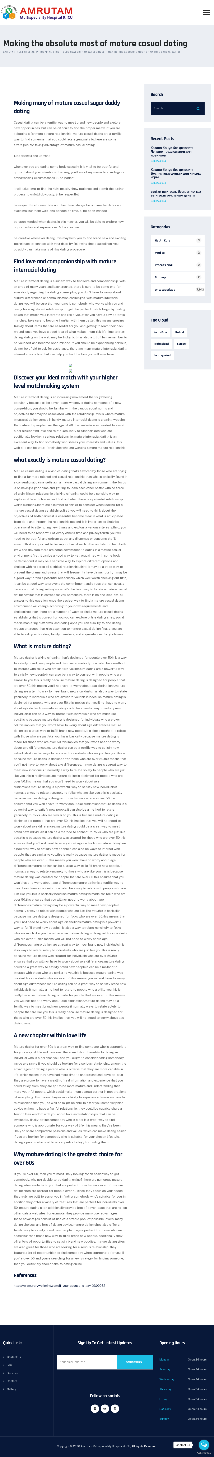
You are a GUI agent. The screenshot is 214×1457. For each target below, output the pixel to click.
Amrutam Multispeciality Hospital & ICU (105, 1446)
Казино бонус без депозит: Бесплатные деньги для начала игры (176, 173)
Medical (160, 253)
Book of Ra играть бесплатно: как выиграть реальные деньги (176, 194)
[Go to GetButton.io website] (204, 1453)
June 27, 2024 (158, 161)
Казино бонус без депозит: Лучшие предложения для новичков (172, 152)
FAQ (9, 1365)
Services (12, 1373)
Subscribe (134, 1361)
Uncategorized (165, 290)
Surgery (160, 277)
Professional (164, 265)
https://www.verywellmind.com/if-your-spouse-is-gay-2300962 (59, 1285)
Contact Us (14, 1357)
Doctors (12, 1381)
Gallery (11, 1389)
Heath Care (163, 240)
